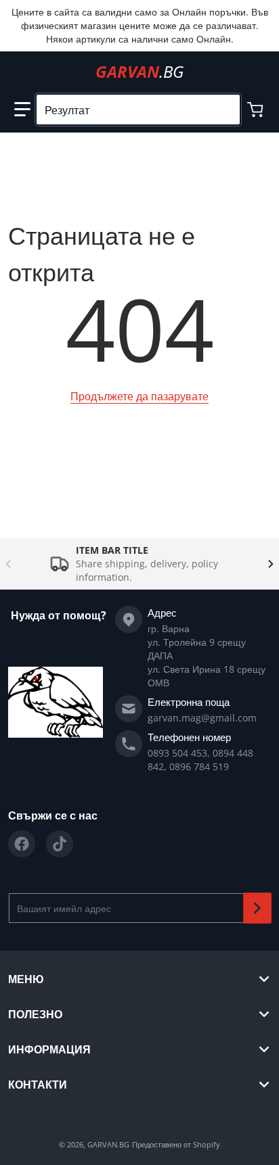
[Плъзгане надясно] (271, 564)
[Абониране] (257, 908)
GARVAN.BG (108, 1144)
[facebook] (21, 843)
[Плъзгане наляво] (8, 564)
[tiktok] (59, 843)
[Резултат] (224, 109)
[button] (22, 109)
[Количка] (256, 109)
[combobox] (138, 109)
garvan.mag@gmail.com (202, 717)
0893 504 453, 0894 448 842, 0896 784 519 (200, 759)
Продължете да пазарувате (139, 396)
